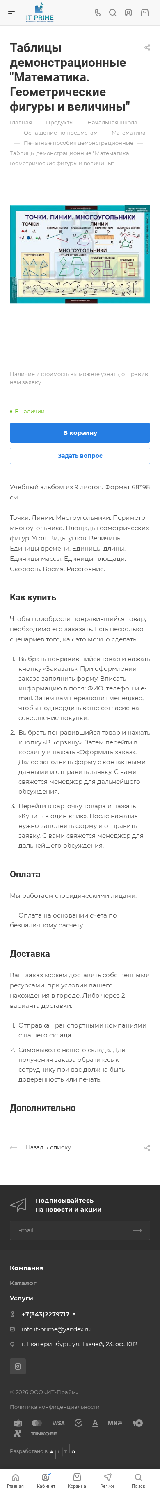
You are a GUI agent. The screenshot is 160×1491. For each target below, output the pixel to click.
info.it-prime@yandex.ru (56, 1329)
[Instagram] (18, 1366)
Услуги (21, 1298)
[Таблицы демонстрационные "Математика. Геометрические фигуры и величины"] (80, 254)
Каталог (23, 1283)
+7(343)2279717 (45, 1314)
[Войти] (128, 13)
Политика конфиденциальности (55, 1406)
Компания (26, 1268)
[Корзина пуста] (144, 13)
